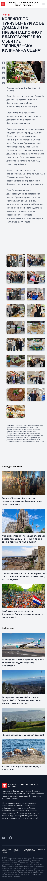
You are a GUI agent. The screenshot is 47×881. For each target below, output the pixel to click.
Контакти (41, 849)
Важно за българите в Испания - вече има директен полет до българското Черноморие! (23, 662)
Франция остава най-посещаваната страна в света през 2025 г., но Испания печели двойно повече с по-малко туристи (23, 539)
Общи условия (17, 850)
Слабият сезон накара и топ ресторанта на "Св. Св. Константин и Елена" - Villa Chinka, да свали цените (23, 576)
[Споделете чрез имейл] (3, 82)
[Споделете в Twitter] (3, 67)
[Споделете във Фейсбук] (3, 62)
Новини (6, 15)
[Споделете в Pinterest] (3, 77)
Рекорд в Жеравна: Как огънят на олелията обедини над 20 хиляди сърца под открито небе (22, 501)
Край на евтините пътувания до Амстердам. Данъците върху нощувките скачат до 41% (22, 614)
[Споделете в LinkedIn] (3, 72)
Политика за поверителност (29, 850)
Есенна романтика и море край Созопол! (23, 735)
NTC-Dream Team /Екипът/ (6, 850)
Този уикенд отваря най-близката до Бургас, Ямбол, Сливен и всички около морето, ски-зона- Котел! (21, 700)
